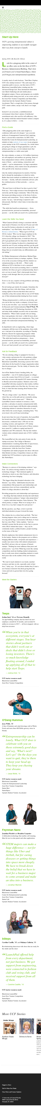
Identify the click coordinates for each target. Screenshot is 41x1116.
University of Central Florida (12, 1098)
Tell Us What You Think (9, 1088)
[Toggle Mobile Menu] (38, 2)
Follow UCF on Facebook (16, 1069)
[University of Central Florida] (16, 2)
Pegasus (20, 7)
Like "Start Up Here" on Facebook (5, 52)
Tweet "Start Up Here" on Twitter (13, 52)
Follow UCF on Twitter (20, 1069)
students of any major (20, 142)
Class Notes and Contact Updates (11, 1092)
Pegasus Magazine (10, 1080)
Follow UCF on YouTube (25, 1069)
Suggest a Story (6, 1085)
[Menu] (4, 7)
